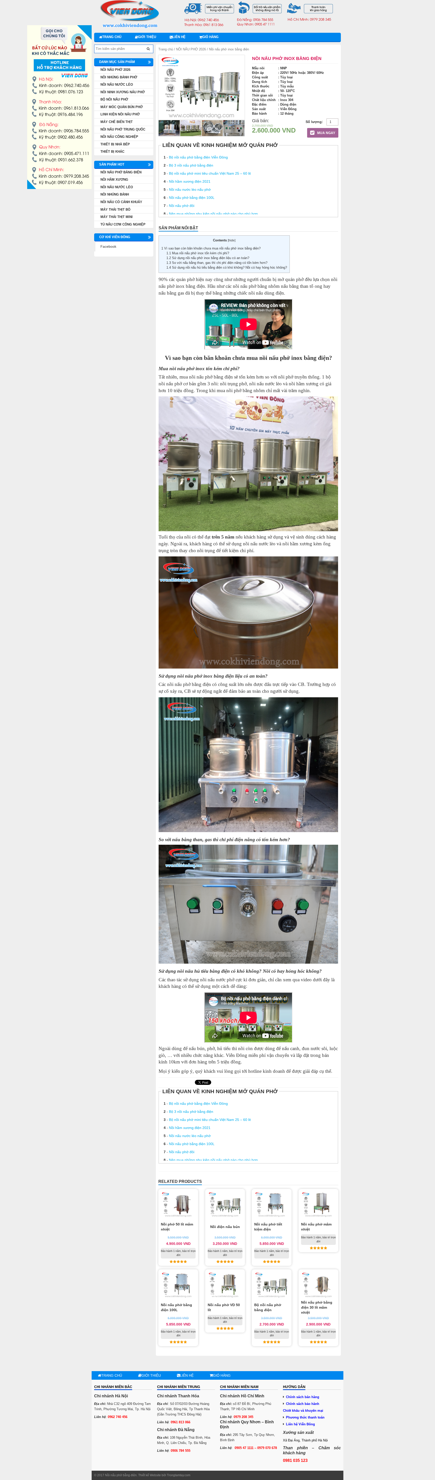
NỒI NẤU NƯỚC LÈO (116, 84)
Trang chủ (111, 37)
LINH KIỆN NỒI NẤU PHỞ (120, 114)
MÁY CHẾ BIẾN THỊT (116, 122)
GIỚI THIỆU (147, 37)
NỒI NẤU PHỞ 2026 (191, 49)
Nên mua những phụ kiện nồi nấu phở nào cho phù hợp (213, 214)
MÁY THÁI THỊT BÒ (115, 209)
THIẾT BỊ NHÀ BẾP (115, 144)
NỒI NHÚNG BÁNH (114, 194)
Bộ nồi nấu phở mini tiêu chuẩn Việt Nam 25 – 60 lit (210, 173)
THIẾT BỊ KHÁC (112, 151)
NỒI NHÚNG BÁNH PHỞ (118, 77)
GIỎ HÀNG (210, 37)
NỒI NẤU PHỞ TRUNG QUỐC (122, 129)
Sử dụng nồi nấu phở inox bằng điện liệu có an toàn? (207, 258)
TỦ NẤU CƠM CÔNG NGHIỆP (123, 224)
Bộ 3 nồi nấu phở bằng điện (191, 165)
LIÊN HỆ (179, 37)
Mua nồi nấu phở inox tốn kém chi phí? (197, 253)
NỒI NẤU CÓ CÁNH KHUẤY (121, 202)
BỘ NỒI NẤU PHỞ (114, 99)
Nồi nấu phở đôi (181, 206)
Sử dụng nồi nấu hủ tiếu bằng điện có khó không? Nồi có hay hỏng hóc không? (226, 267)
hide (232, 240)
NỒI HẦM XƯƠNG (114, 179)
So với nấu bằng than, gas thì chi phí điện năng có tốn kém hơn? (216, 263)
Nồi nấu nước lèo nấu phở (190, 189)
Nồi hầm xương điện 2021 (189, 181)
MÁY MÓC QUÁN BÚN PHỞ (121, 107)
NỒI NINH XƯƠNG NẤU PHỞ (122, 92)
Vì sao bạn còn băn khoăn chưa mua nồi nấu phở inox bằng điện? (211, 248)
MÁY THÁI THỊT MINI (116, 217)
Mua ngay (325, 133)
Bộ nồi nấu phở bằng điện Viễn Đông (198, 157)
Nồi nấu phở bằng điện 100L (191, 198)
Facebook (108, 246)
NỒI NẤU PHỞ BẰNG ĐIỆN (120, 172)
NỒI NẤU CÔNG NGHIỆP (119, 137)
